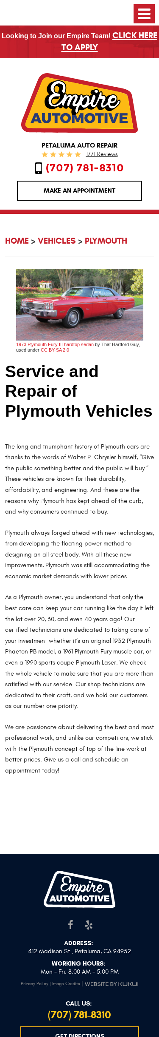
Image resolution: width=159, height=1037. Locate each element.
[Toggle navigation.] (144, 13)
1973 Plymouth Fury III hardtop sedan (55, 344)
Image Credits (66, 983)
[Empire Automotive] (79, 103)
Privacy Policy (34, 983)
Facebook (70, 924)
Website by (111, 984)
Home (17, 241)
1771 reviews (102, 154)
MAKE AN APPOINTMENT (79, 190)
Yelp (88, 924)
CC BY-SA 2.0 (55, 349)
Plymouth (106, 241)
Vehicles (57, 241)
